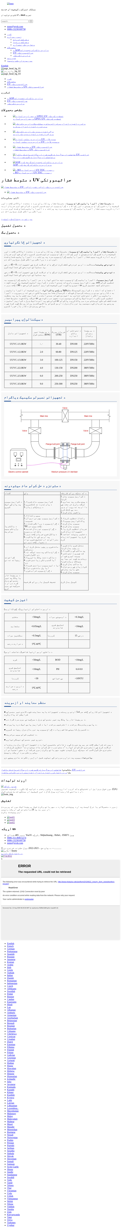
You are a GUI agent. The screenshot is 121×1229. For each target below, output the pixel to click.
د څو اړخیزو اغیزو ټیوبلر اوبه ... (33, 134)
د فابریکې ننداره (24, 45)
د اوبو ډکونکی (21, 55)
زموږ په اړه (14, 37)
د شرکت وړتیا (21, 42)
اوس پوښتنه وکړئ (11, 812)
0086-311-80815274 (16, 837)
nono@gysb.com (15, 843)
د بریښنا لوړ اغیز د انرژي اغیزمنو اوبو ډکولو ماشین (34, 772)
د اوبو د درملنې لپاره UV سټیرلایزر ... (36, 142)
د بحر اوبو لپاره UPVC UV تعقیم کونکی (37, 119)
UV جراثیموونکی (23, 53)
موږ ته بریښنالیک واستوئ (16, 219)
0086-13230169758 (16, 29)
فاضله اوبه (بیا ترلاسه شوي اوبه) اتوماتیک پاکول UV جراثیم (43, 770)
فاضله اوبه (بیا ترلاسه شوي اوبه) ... (34, 157)
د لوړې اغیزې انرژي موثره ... (30, 126)
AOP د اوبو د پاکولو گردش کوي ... (32, 165)
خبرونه (11, 58)
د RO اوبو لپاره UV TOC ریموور (32, 172)
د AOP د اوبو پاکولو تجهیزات (31, 50)
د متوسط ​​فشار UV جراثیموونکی (25, 87)
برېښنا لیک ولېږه (12, 853)
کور (9, 34)
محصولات (11, 47)
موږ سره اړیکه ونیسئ (19, 61)
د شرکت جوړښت (21, 39)
